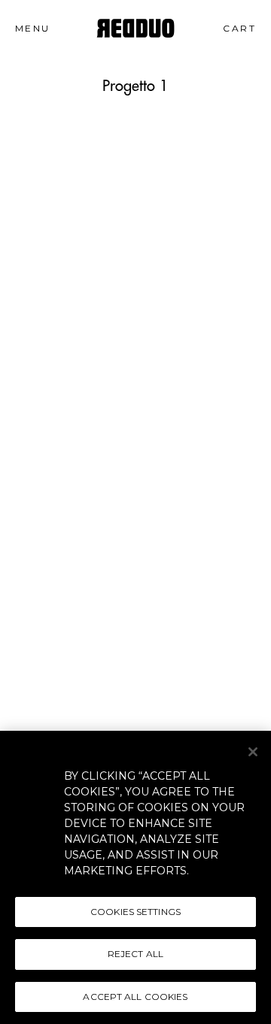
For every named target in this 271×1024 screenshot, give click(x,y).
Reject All (135, 953)
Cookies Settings (135, 911)
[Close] (252, 751)
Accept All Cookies (135, 996)
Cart (246, 28)
